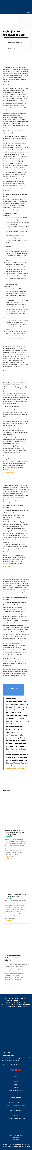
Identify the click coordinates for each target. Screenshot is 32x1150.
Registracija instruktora (16, 1103)
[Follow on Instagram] (16, 1070)
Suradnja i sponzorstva (16, 1090)
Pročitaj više (9, 858)
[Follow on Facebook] (12, 1070)
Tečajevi (16, 1082)
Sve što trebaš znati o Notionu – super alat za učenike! (14, 958)
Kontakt (16, 1087)
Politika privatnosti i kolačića (16, 1118)
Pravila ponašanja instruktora (16, 1106)
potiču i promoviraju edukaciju (16, 1001)
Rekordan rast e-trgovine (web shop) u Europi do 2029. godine (15, 832)
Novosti (16, 1084)
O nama (16, 1115)
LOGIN (28, 12)
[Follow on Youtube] (19, 1070)
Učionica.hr (18, 42)
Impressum (16, 1139)
